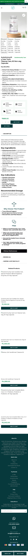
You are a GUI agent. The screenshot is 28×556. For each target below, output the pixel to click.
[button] (23, 15)
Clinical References (10, 251)
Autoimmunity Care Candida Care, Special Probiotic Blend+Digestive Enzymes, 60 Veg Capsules (13, 300)
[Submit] (24, 511)
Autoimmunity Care (20, 57)
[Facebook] (13, 539)
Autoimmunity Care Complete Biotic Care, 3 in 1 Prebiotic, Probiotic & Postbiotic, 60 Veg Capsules (14, 418)
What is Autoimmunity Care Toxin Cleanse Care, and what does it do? (14, 229)
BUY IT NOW (7, 126)
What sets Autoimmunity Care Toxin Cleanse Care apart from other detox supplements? (12, 234)
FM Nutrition (16, 550)
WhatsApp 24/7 (14, 522)
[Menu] (1, 8)
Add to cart (17, 122)
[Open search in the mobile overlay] (23, 7)
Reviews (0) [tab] (7, 257)
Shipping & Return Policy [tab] (11, 261)
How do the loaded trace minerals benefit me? (14, 238)
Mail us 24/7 (14, 531)
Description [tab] (7, 133)
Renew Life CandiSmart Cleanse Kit (10, 379)
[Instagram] (11, 539)
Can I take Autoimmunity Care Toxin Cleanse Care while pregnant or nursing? (14, 244)
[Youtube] (16, 539)
